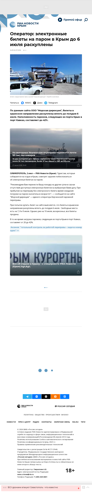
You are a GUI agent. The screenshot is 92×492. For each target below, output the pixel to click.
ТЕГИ (83, 422)
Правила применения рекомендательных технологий (40, 444)
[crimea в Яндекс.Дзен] (46, 396)
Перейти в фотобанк (53, 97)
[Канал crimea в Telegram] (27, 396)
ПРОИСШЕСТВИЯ (53, 415)
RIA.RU (75, 422)
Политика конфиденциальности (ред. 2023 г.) (36, 442)
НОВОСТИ (11, 422)
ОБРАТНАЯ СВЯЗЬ (62, 422)
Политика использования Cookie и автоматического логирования (45, 439)
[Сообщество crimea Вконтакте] (36, 396)
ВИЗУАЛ (64, 415)
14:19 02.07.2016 (15, 50)
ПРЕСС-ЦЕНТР (24, 422)
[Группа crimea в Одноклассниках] (55, 396)
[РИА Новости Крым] (24, 24)
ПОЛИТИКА (29, 415)
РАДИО (36, 422)
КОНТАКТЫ (47, 422)
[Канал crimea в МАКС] (64, 396)
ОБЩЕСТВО (39, 415)
